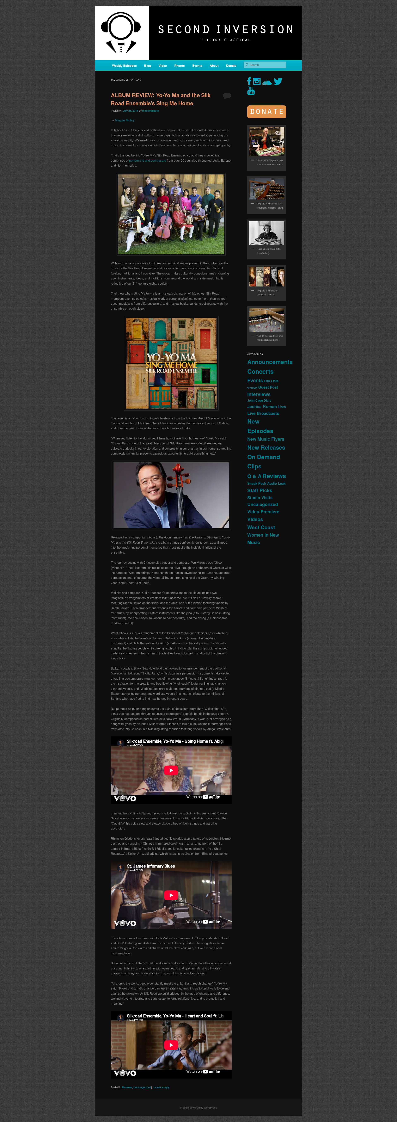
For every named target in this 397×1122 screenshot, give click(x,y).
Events (197, 65)
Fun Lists (271, 380)
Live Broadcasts (263, 413)
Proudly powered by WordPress (198, 1107)
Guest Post (268, 387)
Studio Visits (260, 497)
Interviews (259, 394)
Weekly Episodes (124, 65)
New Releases (266, 447)
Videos (255, 519)
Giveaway (252, 387)
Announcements (270, 361)
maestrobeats (150, 110)
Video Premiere (263, 511)
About (214, 65)
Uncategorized (142, 1087)
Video (163, 65)
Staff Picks (259, 490)
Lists (282, 406)
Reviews (127, 1087)
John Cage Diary (259, 400)
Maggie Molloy (125, 120)
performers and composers (147, 160)
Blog (147, 65)
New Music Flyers (265, 439)
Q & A (254, 476)
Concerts (260, 371)
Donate (231, 65)
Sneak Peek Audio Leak (266, 483)
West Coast (261, 527)
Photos (179, 65)
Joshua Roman (262, 406)
